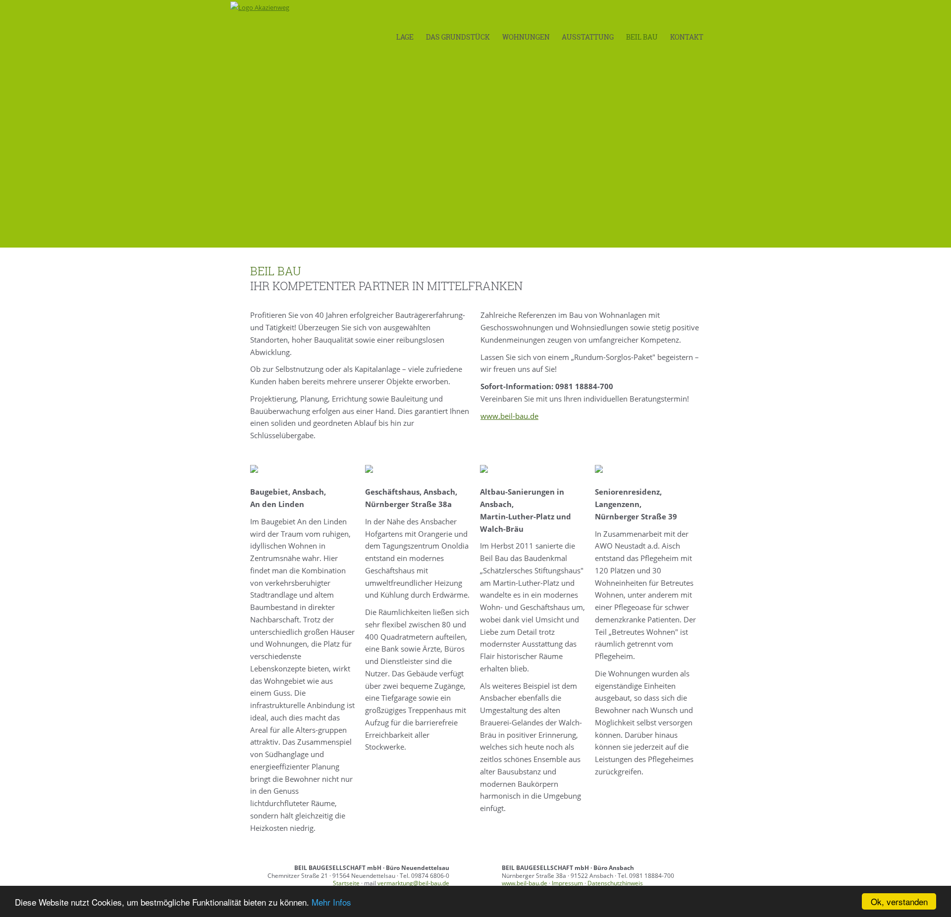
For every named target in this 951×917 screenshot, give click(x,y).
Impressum (567, 883)
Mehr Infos (331, 902)
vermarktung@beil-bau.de (413, 883)
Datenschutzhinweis (615, 883)
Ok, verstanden (899, 901)
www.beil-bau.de (509, 416)
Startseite (346, 883)
